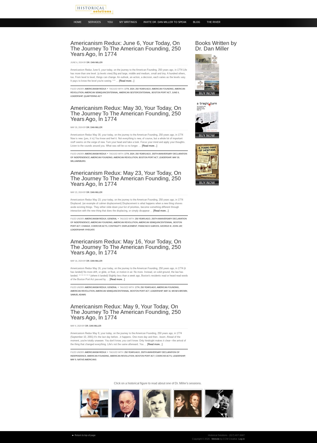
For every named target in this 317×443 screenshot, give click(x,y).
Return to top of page (85, 435)
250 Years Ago (143, 89)
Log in (241, 439)
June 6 (175, 92)
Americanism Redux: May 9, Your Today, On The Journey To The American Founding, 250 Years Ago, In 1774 (125, 311)
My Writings (128, 22)
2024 (132, 89)
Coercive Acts (99, 226)
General (112, 219)
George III (165, 226)
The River (213, 22)
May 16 (167, 291)
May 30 (175, 157)
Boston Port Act (161, 92)
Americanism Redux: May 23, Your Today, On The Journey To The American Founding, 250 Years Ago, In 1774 (125, 178)
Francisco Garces (148, 226)
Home (77, 22)
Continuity (114, 226)
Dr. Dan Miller (95, 62)
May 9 (73, 359)
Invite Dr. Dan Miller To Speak (164, 22)
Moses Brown (179, 291)
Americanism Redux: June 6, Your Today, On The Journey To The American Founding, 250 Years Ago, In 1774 (125, 48)
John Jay (177, 226)
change (85, 226)
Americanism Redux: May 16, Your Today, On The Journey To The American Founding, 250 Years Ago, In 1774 (125, 247)
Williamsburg (78, 161)
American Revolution (126, 157)
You (110, 22)
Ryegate (90, 230)
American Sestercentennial (135, 92)
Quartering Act (93, 96)
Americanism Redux (95, 89)
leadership (76, 96)
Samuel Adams (78, 294)
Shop (100, 29)
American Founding (163, 89)
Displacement (129, 226)
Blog (196, 22)
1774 (126, 89)
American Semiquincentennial (101, 92)
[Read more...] (126, 80)
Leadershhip (77, 230)
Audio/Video (82, 29)
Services (94, 22)
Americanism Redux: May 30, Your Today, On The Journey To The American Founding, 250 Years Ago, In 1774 (125, 113)
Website (216, 439)
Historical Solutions (158, 9)
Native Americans (86, 359)
